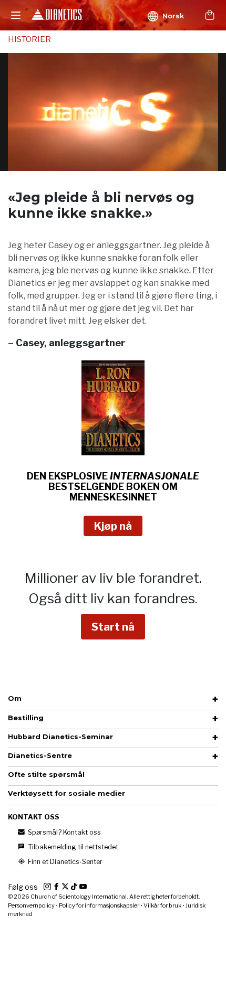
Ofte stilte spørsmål (46, 774)
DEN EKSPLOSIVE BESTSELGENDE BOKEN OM (113, 487)
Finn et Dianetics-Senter (64, 862)
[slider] (101, 163)
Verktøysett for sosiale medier (66, 793)
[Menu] (16, 15)
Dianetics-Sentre (40, 756)
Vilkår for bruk (162, 905)
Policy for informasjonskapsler (99, 905)
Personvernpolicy (31, 905)
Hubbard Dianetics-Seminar (60, 737)
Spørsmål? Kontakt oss (63, 832)
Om (15, 698)
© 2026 (104, 896)
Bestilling (26, 718)
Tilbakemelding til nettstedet (72, 847)
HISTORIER (29, 39)
